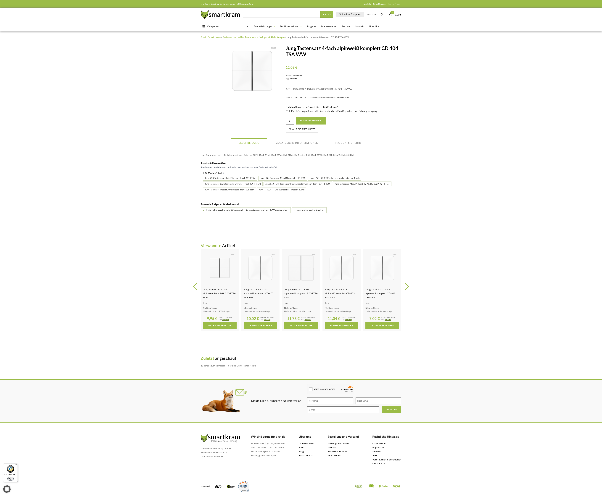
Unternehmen (306, 443)
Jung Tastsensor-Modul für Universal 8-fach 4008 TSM (229, 189)
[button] (195, 286)
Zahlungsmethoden (338, 443)
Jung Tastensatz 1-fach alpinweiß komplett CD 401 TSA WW (340, 293)
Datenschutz (379, 443)
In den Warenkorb (311, 120)
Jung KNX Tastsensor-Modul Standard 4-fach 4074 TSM (230, 178)
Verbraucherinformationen (386, 459)
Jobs (301, 447)
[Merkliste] (381, 14)
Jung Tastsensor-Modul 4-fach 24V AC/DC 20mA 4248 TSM (362, 184)
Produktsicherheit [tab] (349, 142)
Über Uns (374, 26)
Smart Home (214, 37)
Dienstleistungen (263, 26)
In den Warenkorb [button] (220, 325)
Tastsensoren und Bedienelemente (240, 37)
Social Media (305, 455)
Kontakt (359, 26)
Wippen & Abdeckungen (272, 37)
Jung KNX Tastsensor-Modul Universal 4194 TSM (282, 178)
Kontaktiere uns (379, 4)
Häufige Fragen (394, 4)
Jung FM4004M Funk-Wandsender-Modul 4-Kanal (281, 189)
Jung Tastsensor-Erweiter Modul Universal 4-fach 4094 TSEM (233, 184)
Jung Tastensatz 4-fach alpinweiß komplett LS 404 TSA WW (261, 293)
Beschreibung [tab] (249, 142)
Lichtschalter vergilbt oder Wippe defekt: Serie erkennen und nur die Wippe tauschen (245, 210)
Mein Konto (372, 14)
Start (203, 37)
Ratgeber (312, 26)
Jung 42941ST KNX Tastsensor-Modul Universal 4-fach (334, 178)
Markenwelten (329, 26)
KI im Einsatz (379, 463)
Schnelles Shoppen (350, 14)
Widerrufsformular (337, 451)
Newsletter (367, 4)
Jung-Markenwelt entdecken (309, 210)
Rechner (346, 26)
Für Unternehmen (289, 26)
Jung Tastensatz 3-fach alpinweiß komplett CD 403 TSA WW (300, 293)
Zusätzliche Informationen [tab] (297, 142)
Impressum (378, 447)
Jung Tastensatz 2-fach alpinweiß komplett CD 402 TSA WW (218, 293)
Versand (293, 78)
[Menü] (16, 465)
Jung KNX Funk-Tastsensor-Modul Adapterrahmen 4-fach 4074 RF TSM (297, 184)
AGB (375, 455)
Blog (301, 451)
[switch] (10, 478)
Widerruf (377, 451)
